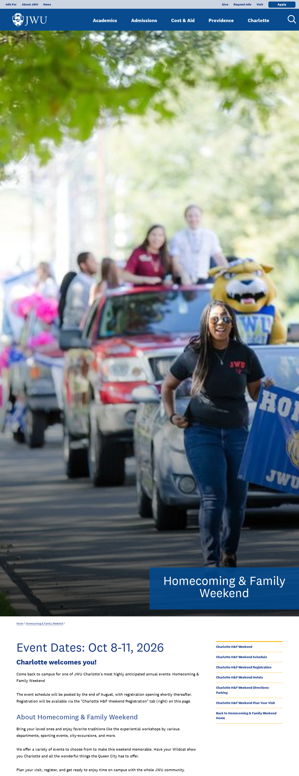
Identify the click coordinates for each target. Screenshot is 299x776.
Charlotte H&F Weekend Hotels (239, 677)
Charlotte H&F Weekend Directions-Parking (242, 690)
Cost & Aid (183, 20)
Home (19, 623)
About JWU (30, 4)
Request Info (242, 4)
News (47, 4)
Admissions (144, 20)
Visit (260, 4)
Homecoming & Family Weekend (44, 623)
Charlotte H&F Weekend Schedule (241, 657)
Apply (282, 4)
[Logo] (29, 17)
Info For (11, 4)
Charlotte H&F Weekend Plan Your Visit (245, 703)
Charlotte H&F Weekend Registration (243, 667)
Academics (105, 20)
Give (225, 4)
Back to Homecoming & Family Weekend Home (246, 715)
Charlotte (258, 20)
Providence (221, 20)
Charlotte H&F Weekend (234, 647)
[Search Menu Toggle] (290, 19)
